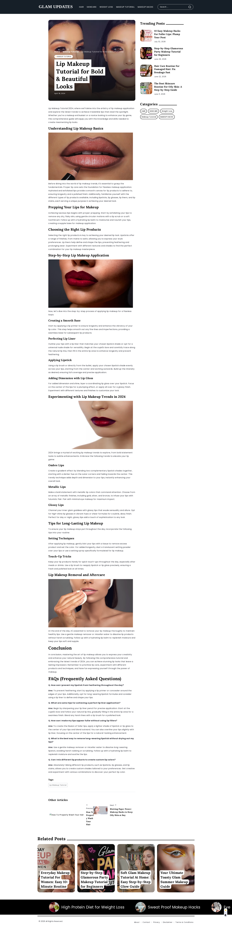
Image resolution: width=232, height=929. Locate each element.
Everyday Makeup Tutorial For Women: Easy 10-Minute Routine (55, 879)
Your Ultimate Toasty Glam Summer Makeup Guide (174, 879)
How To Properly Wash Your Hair (90, 818)
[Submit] (190, 6)
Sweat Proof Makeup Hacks (92, 907)
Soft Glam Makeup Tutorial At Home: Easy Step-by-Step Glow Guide (136, 879)
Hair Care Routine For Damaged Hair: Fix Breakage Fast (167, 69)
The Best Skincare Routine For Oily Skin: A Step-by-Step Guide (168, 86)
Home (57, 52)
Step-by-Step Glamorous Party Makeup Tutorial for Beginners (168, 51)
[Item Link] (146, 36)
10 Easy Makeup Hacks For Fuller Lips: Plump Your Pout (167, 34)
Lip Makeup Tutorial (58, 785)
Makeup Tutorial (71, 52)
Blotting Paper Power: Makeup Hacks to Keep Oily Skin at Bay (121, 812)
